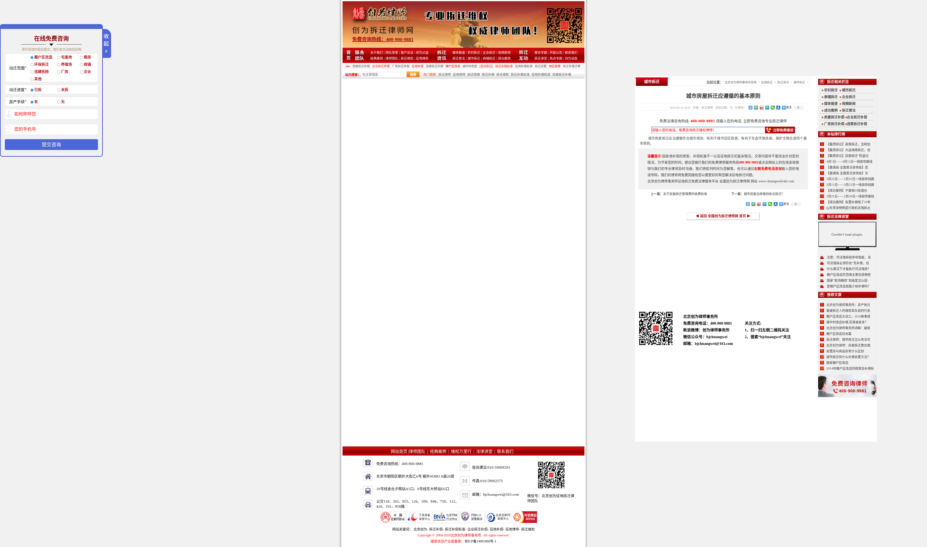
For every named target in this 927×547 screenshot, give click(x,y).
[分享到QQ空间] (756, 107)
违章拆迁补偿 (434, 66)
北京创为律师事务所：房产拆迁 (848, 305)
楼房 (87, 57)
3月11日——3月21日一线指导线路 (850, 184)
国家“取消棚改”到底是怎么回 (847, 280)
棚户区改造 (453, 66)
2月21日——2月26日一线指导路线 (850, 196)
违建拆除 (41, 72)
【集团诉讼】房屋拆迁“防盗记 (847, 155)
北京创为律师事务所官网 (741, 82)
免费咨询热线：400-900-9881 (383, 39)
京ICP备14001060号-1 (480, 541)
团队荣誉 (392, 52)
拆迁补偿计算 (571, 66)
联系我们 (571, 52)
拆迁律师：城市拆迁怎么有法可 (848, 339)
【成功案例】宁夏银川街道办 (846, 190)
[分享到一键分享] (751, 107)
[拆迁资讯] (441, 59)
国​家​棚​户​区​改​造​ (837, 362)
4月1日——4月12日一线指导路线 (849, 161)
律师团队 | (419, 451)
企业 (87, 72)
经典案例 (376, 58)
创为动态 (571, 58)
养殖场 (66, 64)
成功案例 (504, 58)
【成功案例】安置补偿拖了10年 (848, 202)
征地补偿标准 (524, 66)
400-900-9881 (702, 121)
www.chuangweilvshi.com (776, 181)
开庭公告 (556, 52)
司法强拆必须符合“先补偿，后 (848, 263)
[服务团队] (359, 59)
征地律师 (459, 74)
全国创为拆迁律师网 (734, 181)
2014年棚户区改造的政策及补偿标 (850, 368)
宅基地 (66, 57)
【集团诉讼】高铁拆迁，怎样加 (848, 144)
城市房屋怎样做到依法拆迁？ (764, 194)
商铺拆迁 (489, 58)
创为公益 (422, 52)
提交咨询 (51, 144)
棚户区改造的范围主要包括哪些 (849, 274)
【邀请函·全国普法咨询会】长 (847, 173)
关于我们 (376, 52)
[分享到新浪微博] (762, 107)
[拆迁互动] (523, 59)
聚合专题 (540, 52)
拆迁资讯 (783, 82)
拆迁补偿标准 (504, 66)
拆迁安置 (541, 66)
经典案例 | (440, 451)
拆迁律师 (444, 74)
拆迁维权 (407, 58)
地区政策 (555, 66)
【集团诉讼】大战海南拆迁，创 (848, 150)
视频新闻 (504, 52)
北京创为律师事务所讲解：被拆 (848, 328)
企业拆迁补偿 (381, 66)
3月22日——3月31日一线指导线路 (850, 179)
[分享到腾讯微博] (767, 107)
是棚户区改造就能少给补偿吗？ (849, 286)
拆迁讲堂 (540, 58)
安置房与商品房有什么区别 (845, 351)
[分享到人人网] (778, 107)
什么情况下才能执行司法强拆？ (849, 269)
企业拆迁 (489, 52)
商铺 (87, 64)
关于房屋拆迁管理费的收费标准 (685, 194)
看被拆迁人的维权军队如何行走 (848, 310)
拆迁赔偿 (473, 74)
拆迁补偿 (488, 74)
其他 (38, 79)
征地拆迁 (767, 82)
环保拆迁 (41, 64)
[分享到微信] (773, 107)
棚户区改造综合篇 (838, 333)
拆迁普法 (458, 58)
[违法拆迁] (486, 66)
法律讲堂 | (486, 451)
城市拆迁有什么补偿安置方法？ (848, 357)
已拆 (38, 90)
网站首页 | (400, 451)
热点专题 (556, 58)
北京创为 (420, 529)
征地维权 (422, 58)
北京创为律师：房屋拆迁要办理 (848, 345)
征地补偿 (417, 66)
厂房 (64, 72)
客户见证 (407, 52)
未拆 (64, 90)
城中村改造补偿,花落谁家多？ (847, 322)
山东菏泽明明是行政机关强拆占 (848, 208)
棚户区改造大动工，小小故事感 (848, 316)
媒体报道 (458, 52)
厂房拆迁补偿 (400, 66)
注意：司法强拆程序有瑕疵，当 (849, 257)
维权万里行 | (463, 451)
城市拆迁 (474, 58)
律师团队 (392, 58)
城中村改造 (470, 66)
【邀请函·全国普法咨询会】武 (847, 167)
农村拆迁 (474, 52)
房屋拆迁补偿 (361, 66)
